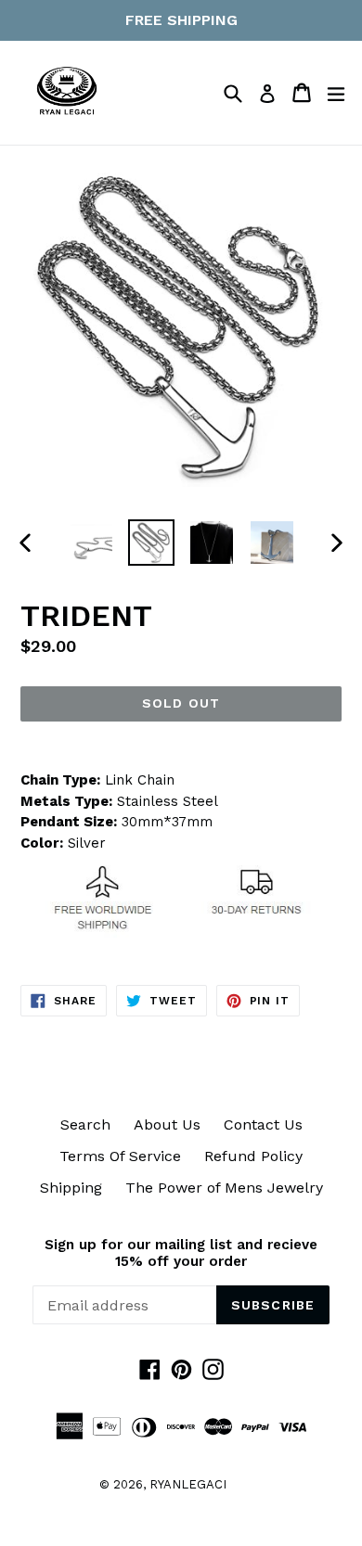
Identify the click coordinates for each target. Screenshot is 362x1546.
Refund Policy (253, 1156)
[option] (90, 542)
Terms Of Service (120, 1156)
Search (85, 1124)
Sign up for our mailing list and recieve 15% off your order (181, 1253)
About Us (167, 1124)
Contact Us (263, 1124)
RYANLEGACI (187, 1484)
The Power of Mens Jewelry (224, 1187)
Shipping (71, 1187)
